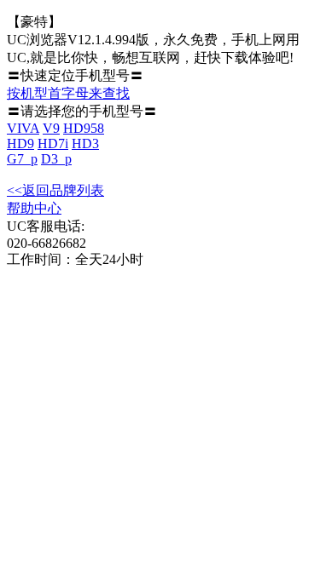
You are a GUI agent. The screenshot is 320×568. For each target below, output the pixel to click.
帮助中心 (34, 208)
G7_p (22, 159)
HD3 (85, 143)
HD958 (83, 128)
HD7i (53, 143)
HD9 (20, 143)
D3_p (56, 159)
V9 (51, 128)
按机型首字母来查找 (68, 93)
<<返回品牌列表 (55, 190)
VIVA (23, 128)
